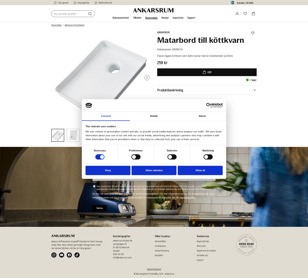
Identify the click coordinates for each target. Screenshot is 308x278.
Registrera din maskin (206, 250)
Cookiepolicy (160, 246)
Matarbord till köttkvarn (75, 25)
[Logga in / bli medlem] (237, 13)
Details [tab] (154, 116)
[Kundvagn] (253, 13)
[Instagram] (53, 255)
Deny (108, 170)
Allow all (200, 170)
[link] (121, 17)
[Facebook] (69, 255)
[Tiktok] (77, 255)
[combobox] (69, 13)
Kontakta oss (202, 255)
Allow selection (154, 170)
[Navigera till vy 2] (73, 135)
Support (200, 260)
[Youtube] (61, 255)
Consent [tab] (106, 116)
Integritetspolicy (162, 250)
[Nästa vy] (147, 77)
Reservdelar (56, 25)
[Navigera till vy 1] (57, 135)
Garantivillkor (160, 241)
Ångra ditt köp (203, 241)
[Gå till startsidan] (154, 10)
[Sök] (90, 13)
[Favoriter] (245, 13)
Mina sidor (201, 246)
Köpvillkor (159, 255)
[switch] (136, 157)
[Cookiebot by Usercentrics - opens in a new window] (209, 105)
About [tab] (202, 116)
